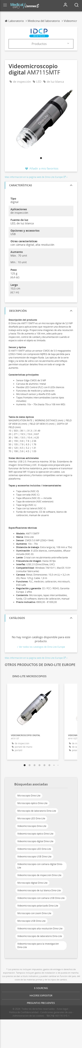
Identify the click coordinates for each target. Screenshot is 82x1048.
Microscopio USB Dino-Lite (31, 920)
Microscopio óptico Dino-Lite (32, 803)
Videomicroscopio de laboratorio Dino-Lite (39, 936)
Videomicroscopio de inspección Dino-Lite (39, 875)
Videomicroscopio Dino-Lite (31, 826)
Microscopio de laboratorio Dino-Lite (36, 810)
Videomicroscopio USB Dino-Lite (34, 856)
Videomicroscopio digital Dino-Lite (35, 841)
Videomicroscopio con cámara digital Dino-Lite (40, 866)
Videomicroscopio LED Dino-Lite (34, 849)
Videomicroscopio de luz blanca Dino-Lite (39, 890)
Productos (39, 44)
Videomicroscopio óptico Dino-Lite (35, 833)
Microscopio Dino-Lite (28, 795)
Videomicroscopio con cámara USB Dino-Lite (41, 898)
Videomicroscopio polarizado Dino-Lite (37, 905)
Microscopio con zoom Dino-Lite (34, 913)
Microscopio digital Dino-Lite (32, 882)
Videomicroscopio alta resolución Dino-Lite (40, 928)
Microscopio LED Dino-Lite (31, 818)
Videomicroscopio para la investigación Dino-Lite (38, 945)
